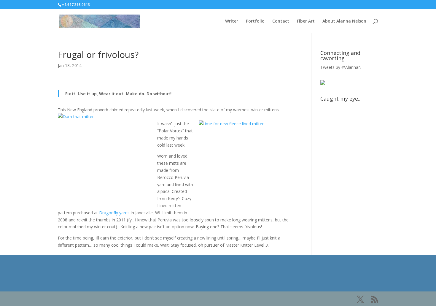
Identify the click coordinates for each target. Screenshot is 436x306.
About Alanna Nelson (344, 21)
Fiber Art (306, 21)
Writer (231, 21)
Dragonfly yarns (114, 212)
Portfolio (255, 21)
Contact (280, 21)
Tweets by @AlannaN (341, 67)
